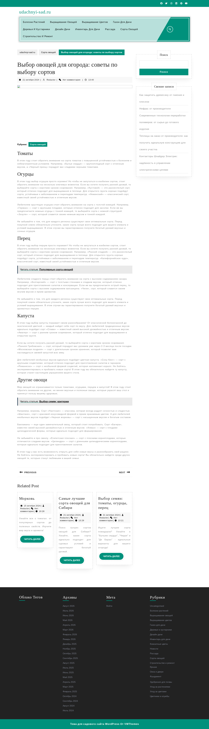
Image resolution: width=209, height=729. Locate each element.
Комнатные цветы (159, 644)
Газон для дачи (122, 22)
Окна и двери (156, 671)
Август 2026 (69, 606)
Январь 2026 (69, 639)
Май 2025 (68, 677)
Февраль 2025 (70, 691)
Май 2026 (68, 620)
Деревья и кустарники (36, 29)
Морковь (27, 498)
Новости (154, 648)
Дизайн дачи (62, 29)
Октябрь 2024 (70, 696)
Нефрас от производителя (155, 108)
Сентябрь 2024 (70, 701)
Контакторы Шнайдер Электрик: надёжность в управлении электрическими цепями (158, 163)
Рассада (110, 29)
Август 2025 (69, 663)
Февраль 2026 (70, 634)
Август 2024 (69, 705)
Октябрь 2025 (70, 653)
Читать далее (34, 540)
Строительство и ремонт (38, 36)
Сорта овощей (129, 29)
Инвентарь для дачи (87, 29)
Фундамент (155, 676)
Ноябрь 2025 (69, 648)
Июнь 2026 (68, 615)
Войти (109, 606)
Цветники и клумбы (159, 696)
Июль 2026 (68, 610)
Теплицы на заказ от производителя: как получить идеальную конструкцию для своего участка (163, 143)
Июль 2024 (68, 710)
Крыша (153, 667)
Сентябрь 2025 (70, 658)
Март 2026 (68, 629)
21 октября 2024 (31, 80)
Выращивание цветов (95, 22)
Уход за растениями (160, 686)
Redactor (51, 80)
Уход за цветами (158, 691)
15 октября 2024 (32, 506)
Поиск (164, 54)
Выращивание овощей (63, 22)
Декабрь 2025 (70, 644)
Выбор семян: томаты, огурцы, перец (112, 503)
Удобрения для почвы (161, 682)
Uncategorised (157, 606)
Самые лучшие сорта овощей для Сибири (74, 503)
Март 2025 (68, 686)
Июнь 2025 (68, 672)
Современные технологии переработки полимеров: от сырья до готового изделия (162, 122)
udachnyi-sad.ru (35, 11)
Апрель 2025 (69, 682)
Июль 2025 (68, 667)
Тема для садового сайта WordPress (94, 724)
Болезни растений (34, 22)
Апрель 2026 (69, 625)
